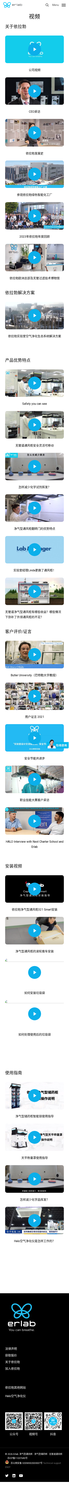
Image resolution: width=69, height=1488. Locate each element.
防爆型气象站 (9, 1484)
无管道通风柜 (55, 1454)
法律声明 (11, 1349)
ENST (7, 1467)
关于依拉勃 (12, 1362)
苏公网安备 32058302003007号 (27, 1463)
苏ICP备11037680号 (17, 1458)
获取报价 (11, 1355)
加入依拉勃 (12, 1368)
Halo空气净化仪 (15, 1396)
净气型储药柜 (40, 1454)
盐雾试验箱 (27, 1484)
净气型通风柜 (26, 1454)
